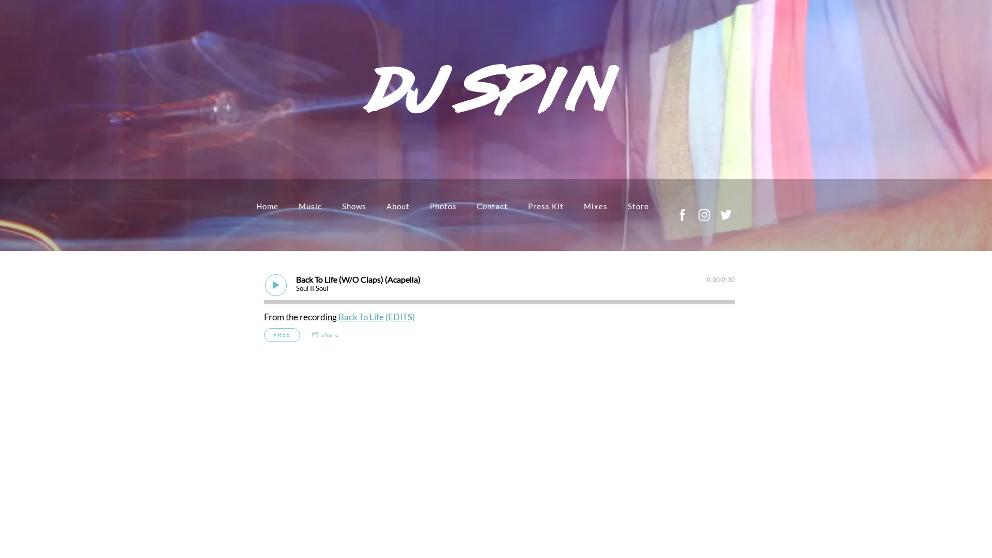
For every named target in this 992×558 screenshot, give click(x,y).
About (398, 206)
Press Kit (546, 206)
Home (267, 206)
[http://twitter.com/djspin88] (726, 215)
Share (330, 334)
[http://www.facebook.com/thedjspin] (682, 215)
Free (281, 334)
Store (638, 206)
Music (310, 206)
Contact (492, 206)
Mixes (596, 206)
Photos (443, 206)
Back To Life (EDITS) (376, 317)
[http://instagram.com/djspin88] (704, 215)
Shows (354, 206)
